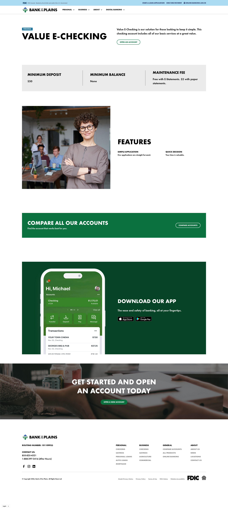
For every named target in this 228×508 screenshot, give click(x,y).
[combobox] (6, 506)
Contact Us (196, 460)
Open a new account (114, 402)
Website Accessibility (178, 479)
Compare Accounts (172, 449)
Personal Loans (124, 457)
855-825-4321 (29, 455)
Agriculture (145, 457)
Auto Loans (122, 460)
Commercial (145, 460)
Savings (120, 453)
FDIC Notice (164, 479)
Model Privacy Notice (125, 479)
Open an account (128, 42)
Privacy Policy (141, 479)
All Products (169, 453)
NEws (193, 453)
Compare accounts (188, 225)
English (4, 506)
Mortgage (121, 464)
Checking (120, 449)
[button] (153, 3)
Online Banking (171, 457)
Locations (196, 457)
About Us (195, 449)
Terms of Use (152, 479)
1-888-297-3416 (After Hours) (37, 459)
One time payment (174, 3)
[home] (40, 10)
